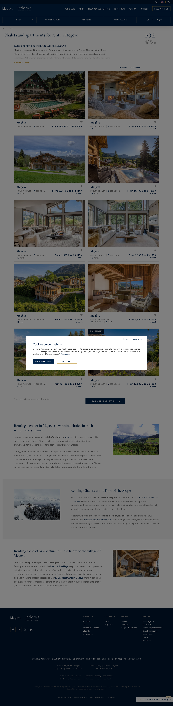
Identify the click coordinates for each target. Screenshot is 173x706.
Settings (67, 361)
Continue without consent (132, 339)
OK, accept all (43, 361)
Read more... (66, 354)
